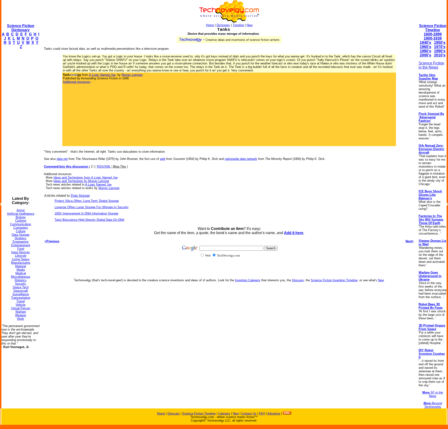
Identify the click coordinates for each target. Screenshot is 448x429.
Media (21, 269)
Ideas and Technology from (85, 177)
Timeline (238, 25)
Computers (20, 227)
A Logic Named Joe (98, 184)
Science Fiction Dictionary (20, 28)
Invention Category (247, 280)
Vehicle (20, 304)
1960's (425, 47)
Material (20, 266)
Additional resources (76, 82)
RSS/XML (104, 166)
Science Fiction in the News (431, 65)
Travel (20, 301)
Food (20, 248)
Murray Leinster (132, 75)
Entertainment (20, 245)
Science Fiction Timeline (432, 28)
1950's (439, 43)
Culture (20, 231)
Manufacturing (20, 262)
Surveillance (20, 294)
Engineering (20, 241)
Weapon (20, 315)
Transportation (20, 297)
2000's (425, 55)
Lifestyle (20, 255)
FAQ (262, 413)
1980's (425, 51)
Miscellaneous (20, 276)
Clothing (20, 220)
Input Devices (20, 252)
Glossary (298, 280)
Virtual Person (20, 308)
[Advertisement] (20, 123)
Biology (21, 217)
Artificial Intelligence (20, 213)
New (249, 25)
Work (20, 318)
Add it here (293, 233)
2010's (439, 55)
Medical (20, 273)
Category (224, 413)
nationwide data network (241, 159)
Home (210, 25)
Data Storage (20, 234)
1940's (425, 43)
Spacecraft (20, 290)
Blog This (119, 166)
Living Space (20, 259)
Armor (21, 210)
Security (20, 283)
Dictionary (223, 25)
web (162, 159)
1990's (439, 51)
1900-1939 (433, 38)
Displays (20, 238)
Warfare (20, 311)
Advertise (273, 413)
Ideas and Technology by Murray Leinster (81, 181)
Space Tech (21, 287)
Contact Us (248, 413)
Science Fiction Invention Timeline (334, 280)
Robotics (21, 280)
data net (62, 159)
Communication (20, 224)
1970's (439, 47)
